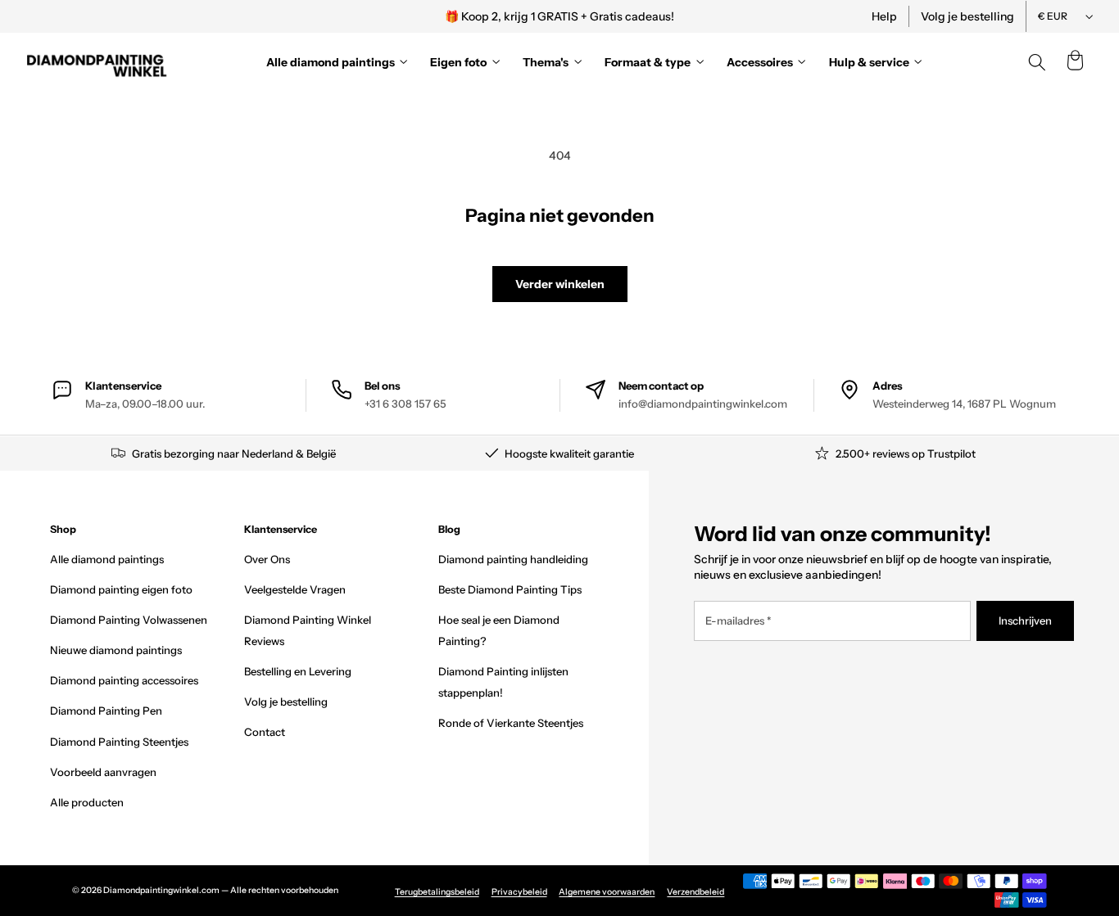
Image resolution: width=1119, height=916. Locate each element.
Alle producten (87, 802)
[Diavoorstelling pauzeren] (783, 16)
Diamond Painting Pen (106, 710)
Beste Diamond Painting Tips (510, 589)
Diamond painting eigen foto (121, 589)
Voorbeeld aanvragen (103, 771)
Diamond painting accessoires (124, 680)
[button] (1075, 62)
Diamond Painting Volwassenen (128, 619)
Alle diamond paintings (107, 559)
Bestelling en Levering (297, 671)
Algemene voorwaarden (607, 892)
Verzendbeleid (695, 892)
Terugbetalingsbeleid (437, 892)
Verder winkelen (560, 284)
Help (884, 16)
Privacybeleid (519, 892)
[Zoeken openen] (1037, 62)
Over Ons (267, 559)
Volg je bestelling (967, 16)
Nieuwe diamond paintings (116, 650)
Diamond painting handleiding (513, 559)
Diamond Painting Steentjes (119, 741)
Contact (264, 731)
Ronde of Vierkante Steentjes (510, 722)
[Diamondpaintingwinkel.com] (97, 62)
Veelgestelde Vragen (295, 589)
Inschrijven (1025, 620)
